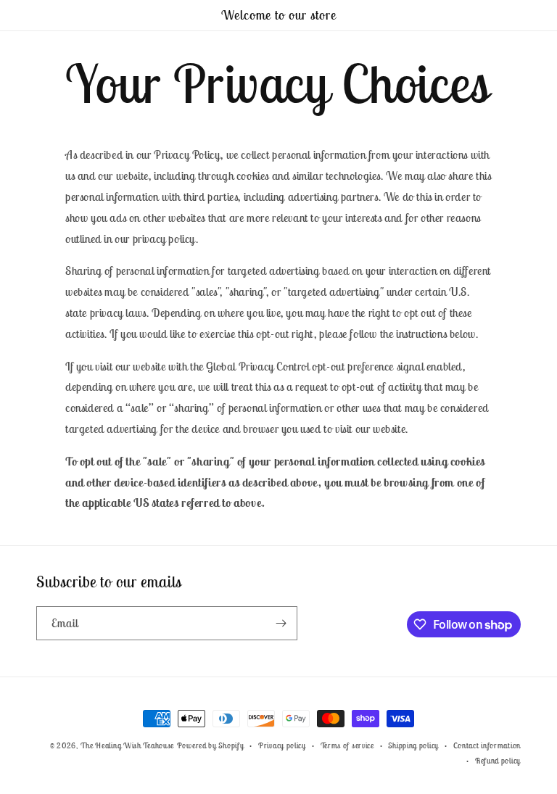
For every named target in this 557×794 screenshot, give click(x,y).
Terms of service (347, 745)
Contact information (487, 745)
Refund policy (498, 761)
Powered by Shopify (210, 745)
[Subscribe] (281, 623)
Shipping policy (413, 745)
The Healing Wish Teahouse (128, 745)
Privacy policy (282, 745)
